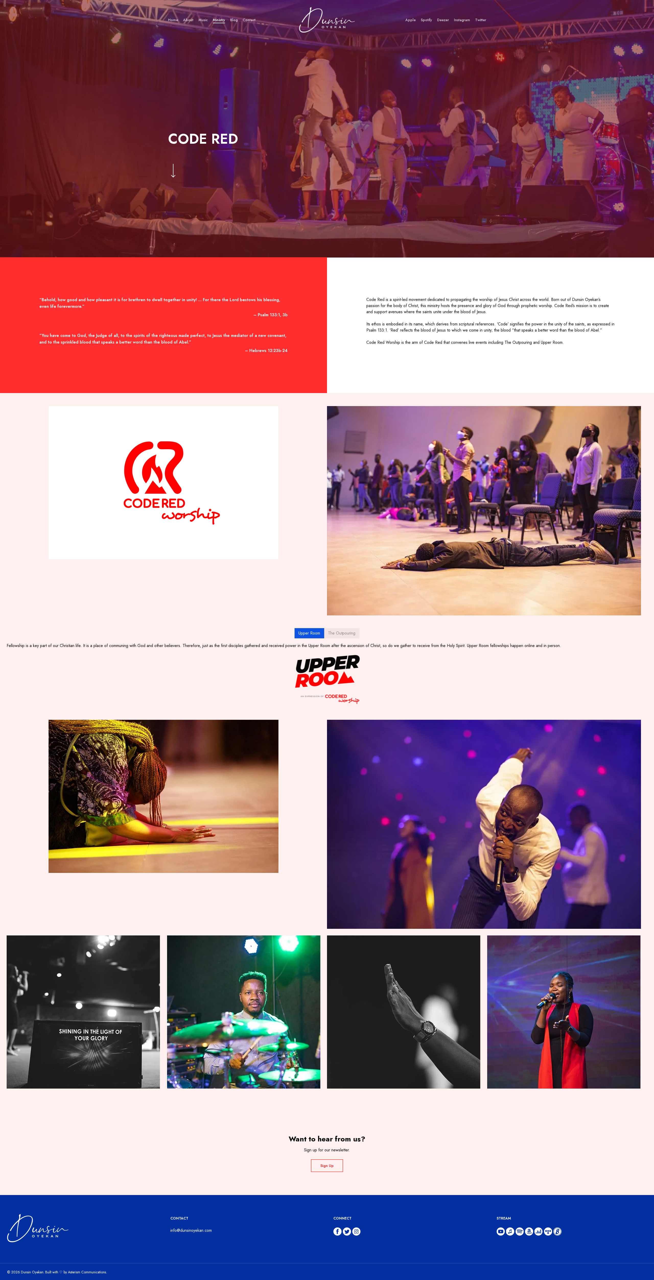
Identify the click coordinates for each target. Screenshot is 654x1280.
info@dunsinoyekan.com (191, 1230)
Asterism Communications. (87, 1272)
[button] (309, 633)
